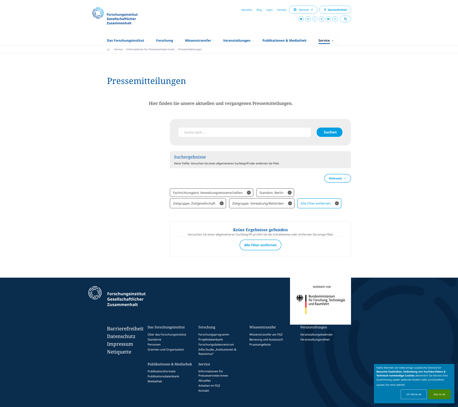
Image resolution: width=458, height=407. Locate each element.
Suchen (330, 132)
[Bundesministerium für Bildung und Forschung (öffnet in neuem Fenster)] (320, 301)
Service (118, 49)
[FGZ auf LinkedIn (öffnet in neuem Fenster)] (314, 19)
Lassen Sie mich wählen (390, 384)
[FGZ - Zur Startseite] (125, 16)
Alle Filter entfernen (319, 203)
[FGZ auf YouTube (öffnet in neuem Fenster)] (301, 19)
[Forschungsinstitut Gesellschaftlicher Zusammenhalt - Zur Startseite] (133, 301)
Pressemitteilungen (190, 49)
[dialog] (414, 383)
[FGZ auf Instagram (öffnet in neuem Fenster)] (308, 19)
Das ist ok (439, 394)
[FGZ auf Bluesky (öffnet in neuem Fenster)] (328, 19)
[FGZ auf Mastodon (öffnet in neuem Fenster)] (321, 19)
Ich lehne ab (413, 394)
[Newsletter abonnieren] (335, 19)
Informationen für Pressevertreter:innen (150, 49)
